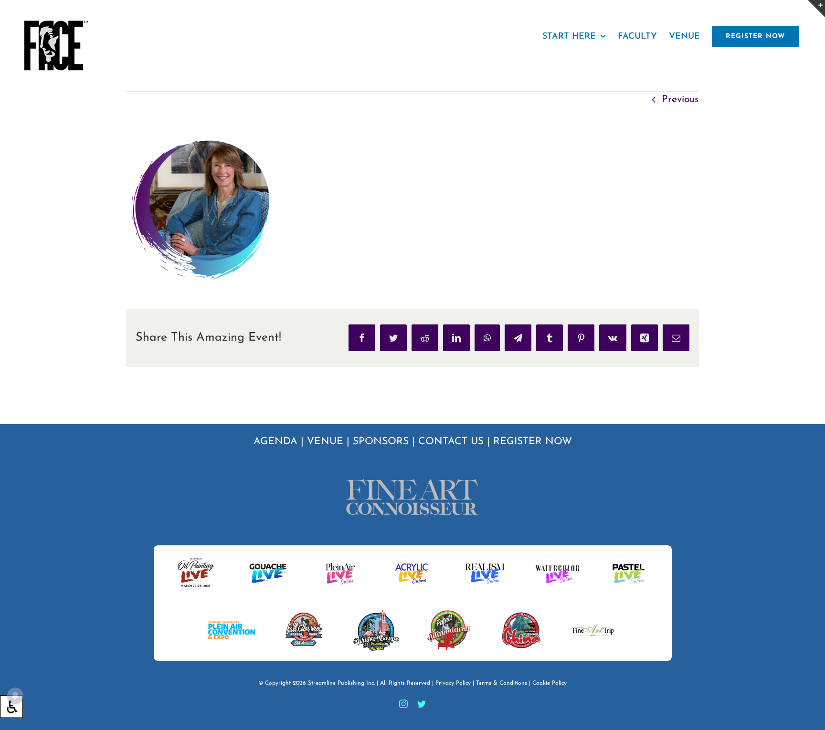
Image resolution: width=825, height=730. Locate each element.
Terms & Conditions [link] (501, 683)
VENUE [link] (325, 442)
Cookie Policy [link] (549, 683)
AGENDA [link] (275, 442)
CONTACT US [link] (451, 442)
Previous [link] (680, 99)
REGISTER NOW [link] (532, 442)
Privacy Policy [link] (453, 683)
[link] (11, 706)
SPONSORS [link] (381, 442)
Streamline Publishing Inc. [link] (341, 683)
